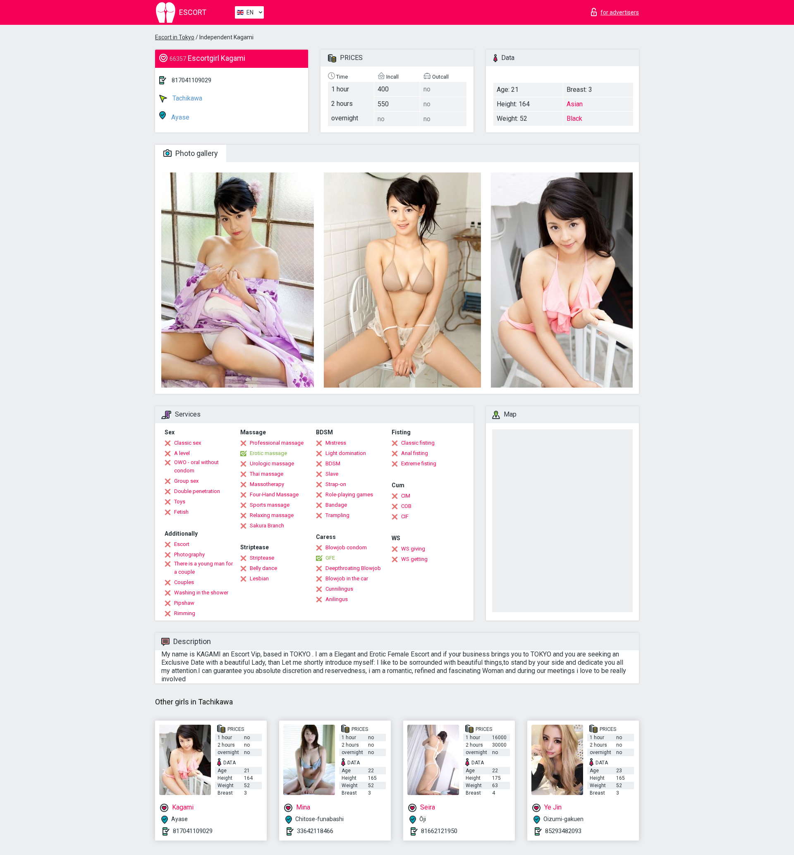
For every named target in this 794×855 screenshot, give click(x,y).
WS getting (414, 559)
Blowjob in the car (346, 578)
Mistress (335, 443)
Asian (575, 104)
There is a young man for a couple (203, 567)
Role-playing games (349, 494)
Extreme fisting (418, 463)
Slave (331, 474)
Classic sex (187, 443)
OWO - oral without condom (196, 466)
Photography (189, 554)
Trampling (337, 515)
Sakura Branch (267, 525)
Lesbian (259, 578)
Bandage (336, 505)
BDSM (332, 463)
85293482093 (563, 831)
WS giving (413, 549)
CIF (405, 516)
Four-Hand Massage (274, 494)
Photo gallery (196, 153)
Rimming (184, 613)
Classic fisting (418, 443)
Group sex (186, 481)
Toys (179, 501)
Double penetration (197, 491)
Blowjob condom (346, 547)
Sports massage (269, 505)
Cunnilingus (339, 589)
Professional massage (277, 443)
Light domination (345, 453)
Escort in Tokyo (174, 37)
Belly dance (263, 568)
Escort (181, 544)
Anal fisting (414, 453)
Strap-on (335, 484)
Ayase (179, 117)
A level (182, 453)
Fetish (181, 512)
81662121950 (439, 831)
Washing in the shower (201, 592)
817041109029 (191, 80)
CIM (405, 496)
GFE (330, 558)
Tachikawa (186, 98)
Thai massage (266, 474)
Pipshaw (184, 603)
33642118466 (315, 831)
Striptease (262, 558)
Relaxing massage (272, 515)
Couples (184, 582)
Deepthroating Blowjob (353, 568)
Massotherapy (267, 484)
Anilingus (336, 599)
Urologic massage (272, 463)
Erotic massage (268, 453)
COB (406, 506)
